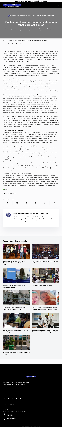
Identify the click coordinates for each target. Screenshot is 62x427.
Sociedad (51, 15)
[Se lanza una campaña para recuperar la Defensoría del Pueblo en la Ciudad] (16, 297)
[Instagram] (12, 398)
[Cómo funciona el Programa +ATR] (45, 275)
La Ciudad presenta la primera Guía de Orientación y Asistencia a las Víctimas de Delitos (15, 262)
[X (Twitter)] (8, 43)
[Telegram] (16, 43)
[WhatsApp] (20, 43)
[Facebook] (4, 43)
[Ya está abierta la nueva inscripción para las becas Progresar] (16, 320)
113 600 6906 (10, 415)
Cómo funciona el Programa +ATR (42, 285)
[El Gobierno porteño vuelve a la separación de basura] (16, 342)
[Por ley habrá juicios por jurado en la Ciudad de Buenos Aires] (45, 251)
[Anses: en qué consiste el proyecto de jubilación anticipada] (16, 275)
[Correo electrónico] (54, 203)
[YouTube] (16, 398)
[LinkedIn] (12, 43)
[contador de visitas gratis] (9, 404)
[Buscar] (58, 5)
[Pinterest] (26, 203)
